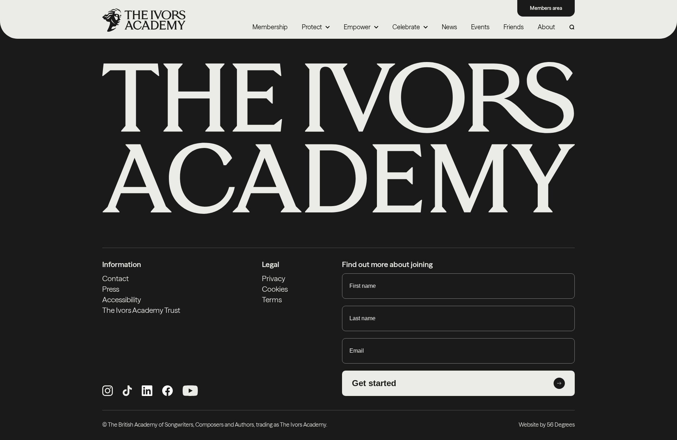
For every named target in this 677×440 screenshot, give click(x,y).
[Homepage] (143, 20)
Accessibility (121, 299)
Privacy (273, 278)
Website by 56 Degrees (547, 424)
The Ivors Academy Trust (141, 310)
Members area (546, 8)
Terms (272, 299)
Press (110, 289)
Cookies (275, 289)
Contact (115, 278)
